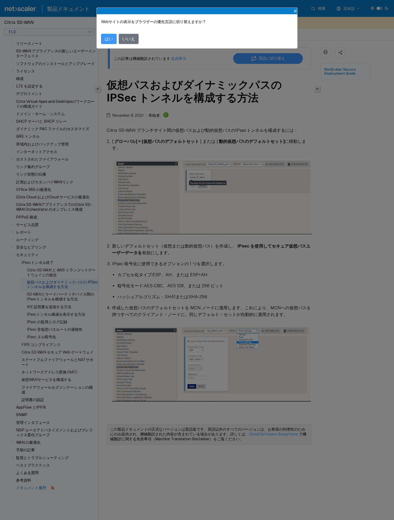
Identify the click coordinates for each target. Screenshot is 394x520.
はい (109, 38)
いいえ (128, 38)
